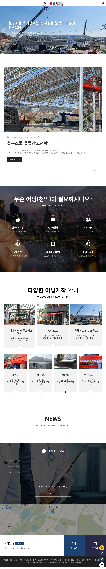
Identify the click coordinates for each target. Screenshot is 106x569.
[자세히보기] (63, 487)
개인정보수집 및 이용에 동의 (49, 487)
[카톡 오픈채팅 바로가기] (101, 547)
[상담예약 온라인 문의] (101, 553)
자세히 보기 (19, 544)
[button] (50, 47)
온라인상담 (95, 548)
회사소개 (74, 548)
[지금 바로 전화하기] (101, 559)
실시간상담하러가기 (15, 160)
